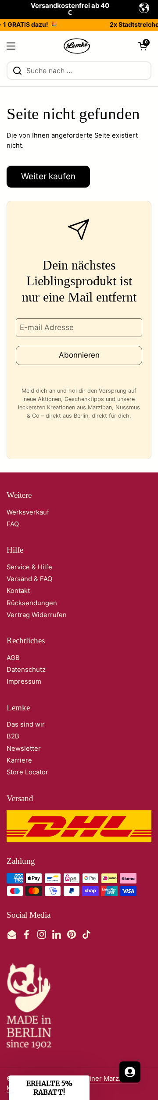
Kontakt (18, 591)
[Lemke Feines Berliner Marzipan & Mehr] (77, 46)
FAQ (13, 524)
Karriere (19, 760)
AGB (13, 658)
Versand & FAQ (29, 579)
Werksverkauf (28, 512)
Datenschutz (26, 670)
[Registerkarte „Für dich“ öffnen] (129, 1071)
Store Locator (27, 772)
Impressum (24, 681)
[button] (142, 46)
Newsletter (24, 748)
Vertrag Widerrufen (37, 615)
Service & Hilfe (29, 567)
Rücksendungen (32, 603)
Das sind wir (26, 724)
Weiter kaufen (48, 176)
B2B (13, 736)
